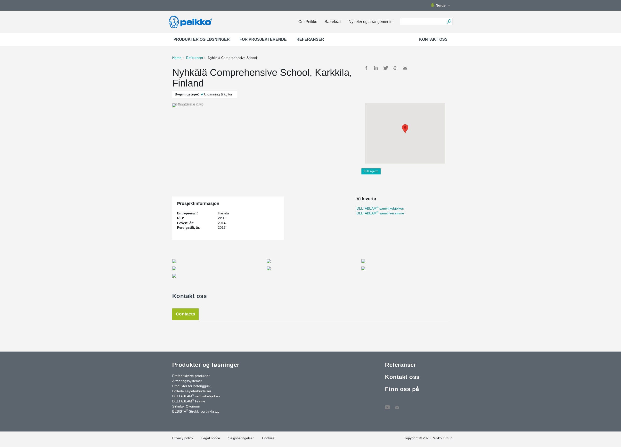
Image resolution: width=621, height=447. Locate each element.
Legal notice (210, 438)
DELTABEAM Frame (188, 401)
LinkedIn (376, 68)
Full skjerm (371, 171)
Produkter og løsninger (201, 39)
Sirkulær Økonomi (186, 406)
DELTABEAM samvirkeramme (380, 213)
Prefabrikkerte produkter (191, 376)
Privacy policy (182, 438)
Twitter (385, 68)
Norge (441, 5)
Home (176, 58)
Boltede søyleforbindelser (191, 391)
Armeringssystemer (187, 381)
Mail (405, 68)
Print (395, 68)
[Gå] (449, 21)
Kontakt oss (433, 39)
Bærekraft (333, 22)
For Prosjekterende (263, 39)
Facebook (366, 68)
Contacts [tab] (185, 314)
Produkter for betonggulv (191, 386)
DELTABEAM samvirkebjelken (380, 208)
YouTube (387, 404)
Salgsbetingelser (241, 438)
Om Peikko (307, 22)
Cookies (268, 438)
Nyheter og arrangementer (371, 22)
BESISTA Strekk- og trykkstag (196, 411)
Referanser (310, 39)
